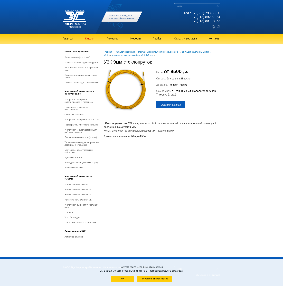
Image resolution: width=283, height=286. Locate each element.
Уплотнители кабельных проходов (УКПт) (81, 68)
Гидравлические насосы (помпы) (81, 137)
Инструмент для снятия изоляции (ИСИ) (81, 206)
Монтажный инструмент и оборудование (79, 92)
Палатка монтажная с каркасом (80, 222)
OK (122, 278)
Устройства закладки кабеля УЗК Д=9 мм (132, 55)
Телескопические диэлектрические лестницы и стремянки (82, 143)
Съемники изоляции (74, 114)
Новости (135, 38)
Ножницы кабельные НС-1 (77, 184)
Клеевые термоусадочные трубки (81, 62)
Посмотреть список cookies (154, 278)
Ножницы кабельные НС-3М (78, 194)
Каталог (89, 38)
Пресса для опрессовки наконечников (76, 108)
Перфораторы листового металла (81, 125)
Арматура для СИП (75, 231)
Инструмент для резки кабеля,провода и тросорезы (79, 100)
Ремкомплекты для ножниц (78, 200)
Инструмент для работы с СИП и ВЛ (82, 119)
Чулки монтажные (73, 157)
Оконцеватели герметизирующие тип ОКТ (81, 76)
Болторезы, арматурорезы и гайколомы (79, 151)
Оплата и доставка (185, 38)
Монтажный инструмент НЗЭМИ (78, 177)
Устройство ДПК (72, 217)
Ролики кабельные (74, 167)
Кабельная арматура (77, 51)
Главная (68, 38)
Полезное (112, 38)
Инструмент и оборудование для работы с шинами (81, 131)
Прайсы (157, 38)
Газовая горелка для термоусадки (81, 82)
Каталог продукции (125, 52)
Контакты (214, 38)
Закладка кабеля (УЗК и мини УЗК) (81, 162)
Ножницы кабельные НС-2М (78, 189)
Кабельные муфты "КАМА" (77, 57)
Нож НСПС (69, 212)
